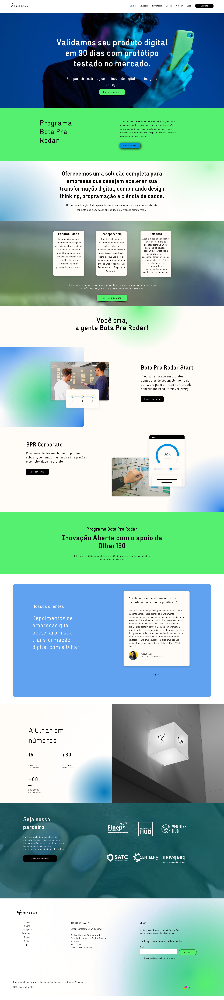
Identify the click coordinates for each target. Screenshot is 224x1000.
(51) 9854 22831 (82, 922)
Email (142, 947)
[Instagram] (185, 987)
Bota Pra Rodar (147, 121)
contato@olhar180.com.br (91, 928)
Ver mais (120, 559)
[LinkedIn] (190, 987)
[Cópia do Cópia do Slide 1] (152, 674)
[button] (27, 941)
